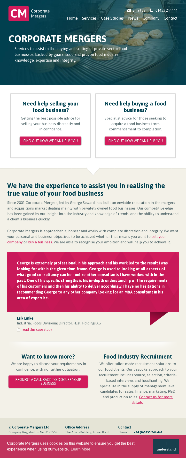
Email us (138, 10)
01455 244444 (166, 10)
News (133, 18)
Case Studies (112, 18)
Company (151, 18)
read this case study (37, 329)
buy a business (40, 242)
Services (89, 18)
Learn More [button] (80, 449)
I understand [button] (166, 446)
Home (72, 18)
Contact (171, 18)
